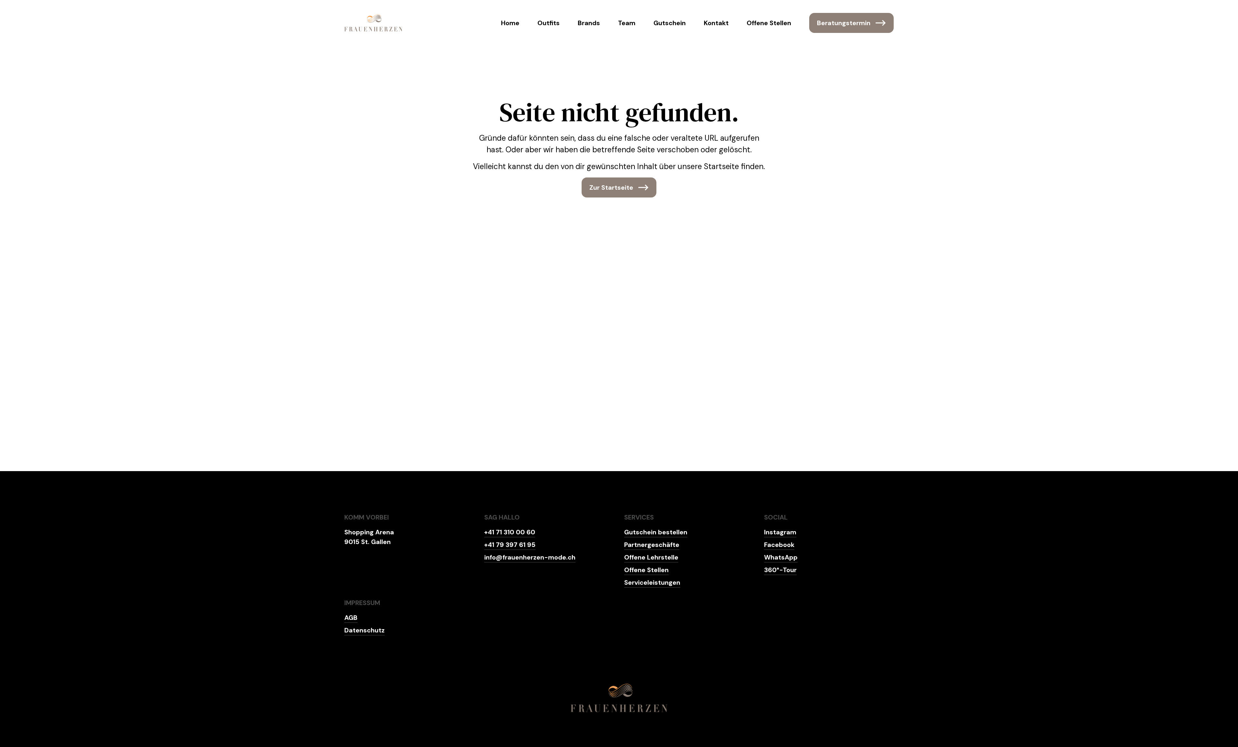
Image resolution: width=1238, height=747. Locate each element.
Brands (589, 23)
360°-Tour (780, 570)
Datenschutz (364, 630)
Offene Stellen (769, 23)
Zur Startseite (611, 187)
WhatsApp (781, 557)
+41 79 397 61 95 (509, 544)
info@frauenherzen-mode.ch (529, 557)
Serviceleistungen (652, 582)
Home (510, 23)
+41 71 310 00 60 (509, 532)
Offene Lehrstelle (651, 557)
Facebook (779, 544)
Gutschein (669, 23)
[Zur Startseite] (373, 23)
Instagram (780, 532)
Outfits (548, 23)
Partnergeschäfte (651, 544)
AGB (351, 617)
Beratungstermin (843, 23)
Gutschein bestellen (655, 532)
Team (626, 23)
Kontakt (716, 23)
